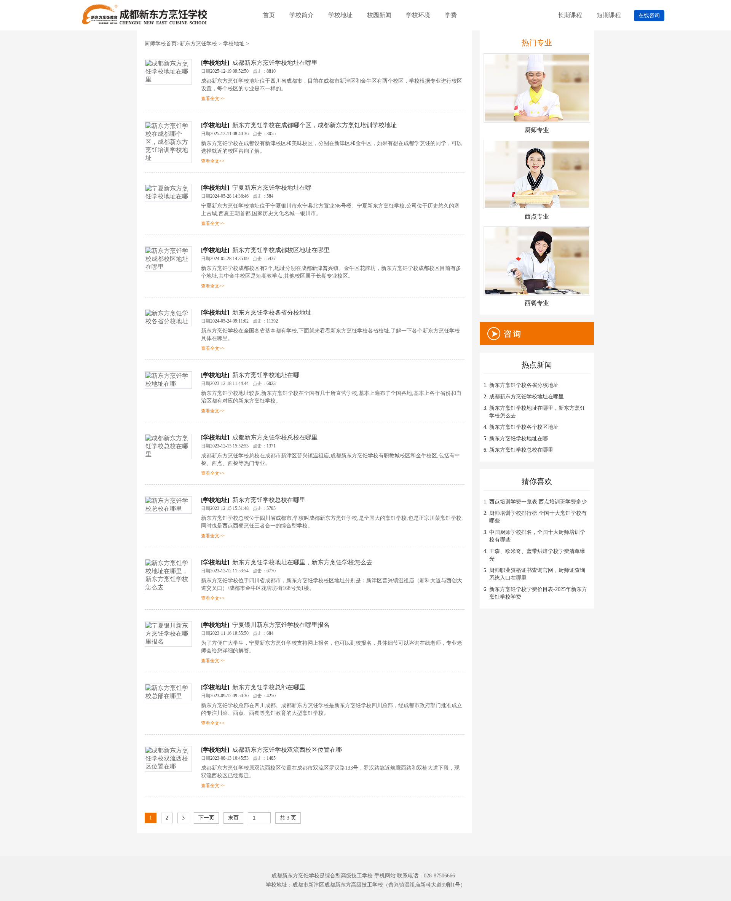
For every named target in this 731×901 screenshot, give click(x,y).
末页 (233, 818)
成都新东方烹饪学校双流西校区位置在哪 (287, 749)
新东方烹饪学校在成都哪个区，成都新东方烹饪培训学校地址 (314, 125)
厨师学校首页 (161, 43)
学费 (451, 15)
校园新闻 (379, 15)
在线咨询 (649, 15)
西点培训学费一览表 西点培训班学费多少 (538, 502)
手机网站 (385, 876)
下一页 (206, 818)
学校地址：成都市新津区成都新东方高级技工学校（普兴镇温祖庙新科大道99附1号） (366, 885)
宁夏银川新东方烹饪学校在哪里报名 (281, 624)
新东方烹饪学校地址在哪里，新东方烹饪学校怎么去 (302, 562)
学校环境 (418, 15)
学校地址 (340, 15)
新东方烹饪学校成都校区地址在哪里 (281, 250)
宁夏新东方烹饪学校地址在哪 (271, 187)
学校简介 (301, 15)
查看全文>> (213, 98)
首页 (269, 15)
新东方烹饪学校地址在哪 (265, 375)
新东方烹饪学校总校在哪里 (268, 500)
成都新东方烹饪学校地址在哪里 (275, 62)
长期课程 (570, 15)
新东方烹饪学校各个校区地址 (524, 427)
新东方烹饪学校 (198, 43)
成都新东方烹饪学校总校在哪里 (275, 437)
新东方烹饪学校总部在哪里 (268, 687)
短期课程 (609, 15)
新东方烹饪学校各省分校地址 (271, 312)
